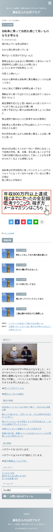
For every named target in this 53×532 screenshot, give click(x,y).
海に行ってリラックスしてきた (30, 298)
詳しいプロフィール (14, 388)
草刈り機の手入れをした (27, 269)
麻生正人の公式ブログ (26, 12)
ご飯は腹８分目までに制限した (30, 313)
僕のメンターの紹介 (14, 394)
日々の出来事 (9, 233)
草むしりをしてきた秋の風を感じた (32, 255)
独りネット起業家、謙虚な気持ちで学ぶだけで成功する (26, 524)
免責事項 (26, 514)
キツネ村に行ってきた (26, 284)
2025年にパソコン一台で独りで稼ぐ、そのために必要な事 (26, 408)
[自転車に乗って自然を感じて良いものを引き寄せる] (29, 221)
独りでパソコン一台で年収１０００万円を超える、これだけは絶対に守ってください (26, 422)
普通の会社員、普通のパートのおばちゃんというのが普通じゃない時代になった (26, 434)
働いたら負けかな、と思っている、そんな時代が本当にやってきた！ (26, 415)
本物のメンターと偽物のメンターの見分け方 (21, 428)
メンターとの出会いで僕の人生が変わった (26, 323)
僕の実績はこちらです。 (16, 461)
